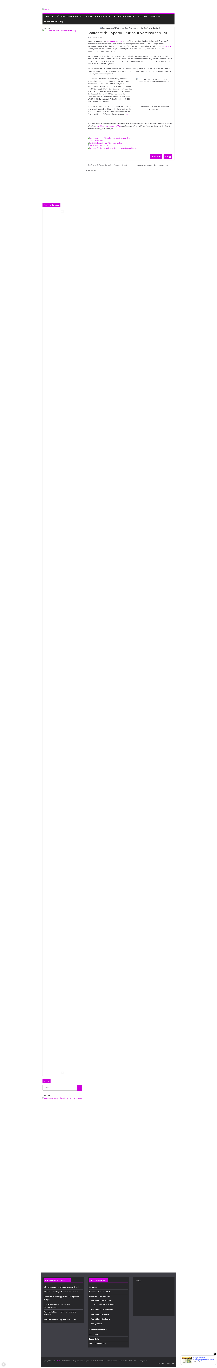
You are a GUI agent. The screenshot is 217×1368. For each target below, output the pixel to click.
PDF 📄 (168, 156)
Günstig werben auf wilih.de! (69, 16)
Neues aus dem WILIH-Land (97, 16)
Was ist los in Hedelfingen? (101, 1300)
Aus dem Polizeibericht (124, 16)
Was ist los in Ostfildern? (100, 1319)
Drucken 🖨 (155, 156)
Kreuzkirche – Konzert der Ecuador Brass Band (154, 165)
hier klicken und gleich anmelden (108, 126)
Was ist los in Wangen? (100, 1314)
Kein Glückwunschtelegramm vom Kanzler (60, 1319)
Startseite (48, 16)
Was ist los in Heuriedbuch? (102, 1310)
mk (101, 37)
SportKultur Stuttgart (115, 41)
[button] (109, 16)
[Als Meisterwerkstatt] (62, 114)
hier (127, 114)
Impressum (142, 16)
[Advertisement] (153, 1298)
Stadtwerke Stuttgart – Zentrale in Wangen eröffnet (107, 165)
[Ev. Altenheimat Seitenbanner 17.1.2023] (112, 148)
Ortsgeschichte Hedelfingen (104, 1304)
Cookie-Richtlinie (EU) (53, 22)
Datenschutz (156, 16)
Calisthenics (166, 46)
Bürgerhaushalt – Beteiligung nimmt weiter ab (61, 1287)
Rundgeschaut (96, 1324)
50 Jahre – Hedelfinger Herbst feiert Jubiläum (61, 1292)
